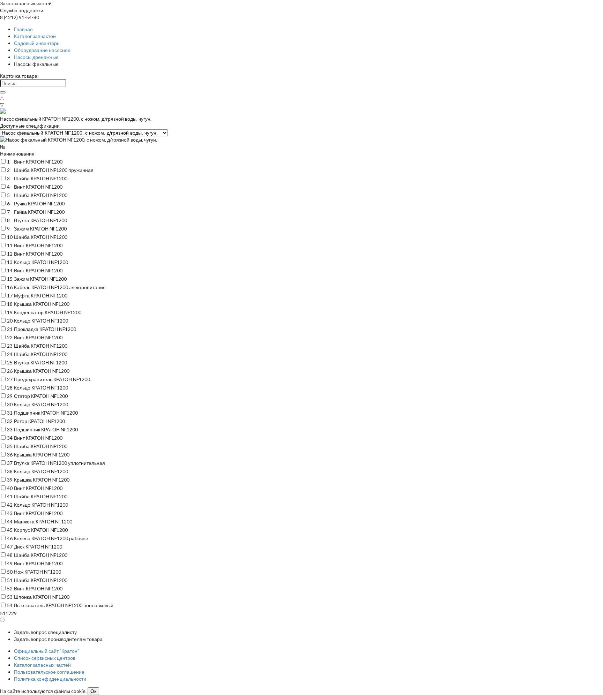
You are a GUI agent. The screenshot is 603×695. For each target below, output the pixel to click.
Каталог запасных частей (42, 665)
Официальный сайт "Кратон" (46, 651)
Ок (93, 691)
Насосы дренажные (36, 57)
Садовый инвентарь (36, 43)
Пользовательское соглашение (49, 672)
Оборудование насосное (42, 50)
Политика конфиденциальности (50, 679)
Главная (23, 29)
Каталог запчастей (35, 36)
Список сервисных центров (44, 658)
